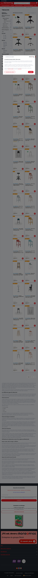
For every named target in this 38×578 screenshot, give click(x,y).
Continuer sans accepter (10, 56)
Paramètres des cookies (10, 72)
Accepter (30, 72)
